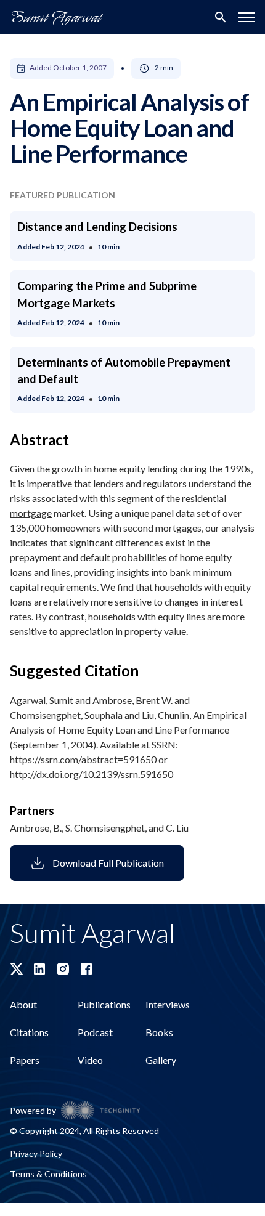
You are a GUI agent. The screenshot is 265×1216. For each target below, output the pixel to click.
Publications (104, 1004)
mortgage (31, 513)
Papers (24, 1060)
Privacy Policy (36, 1153)
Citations (29, 1032)
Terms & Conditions (48, 1174)
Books (159, 1032)
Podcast (95, 1032)
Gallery (160, 1060)
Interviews (167, 1004)
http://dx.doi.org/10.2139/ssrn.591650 (91, 774)
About (23, 1004)
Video (90, 1060)
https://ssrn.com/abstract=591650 (83, 759)
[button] (246, 17)
